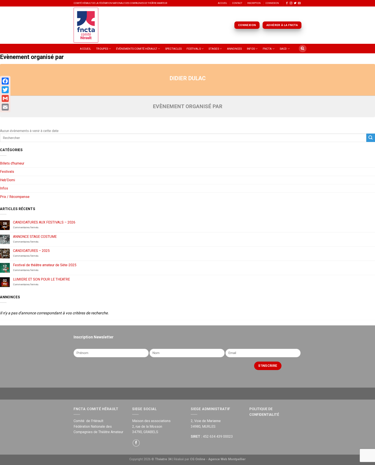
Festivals (194, 48)
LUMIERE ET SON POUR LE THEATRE (41, 279)
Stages (214, 48)
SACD (283, 48)
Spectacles (173, 48)
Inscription (254, 3)
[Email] (5, 107)
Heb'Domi (7, 180)
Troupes (102, 48)
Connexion (272, 3)
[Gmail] (5, 98)
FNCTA (267, 48)
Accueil (222, 3)
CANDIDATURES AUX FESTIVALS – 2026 (44, 222)
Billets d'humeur (12, 163)
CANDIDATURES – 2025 (31, 251)
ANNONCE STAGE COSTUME (35, 237)
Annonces (234, 48)
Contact (237, 3)
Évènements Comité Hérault (136, 48)
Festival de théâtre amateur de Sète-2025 (44, 265)
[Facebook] (5, 81)
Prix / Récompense (15, 197)
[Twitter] (5, 89)
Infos (251, 48)
